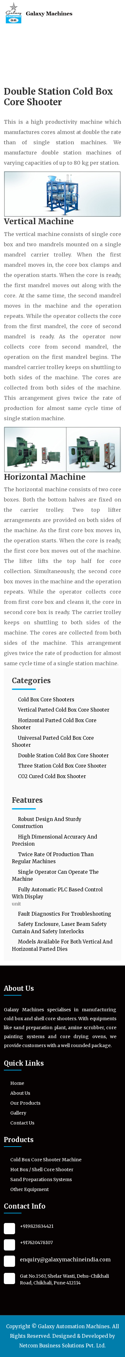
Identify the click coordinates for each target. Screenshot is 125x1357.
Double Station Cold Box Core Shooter (63, 756)
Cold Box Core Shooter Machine (45, 1160)
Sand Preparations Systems (41, 1179)
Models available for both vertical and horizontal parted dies (62, 945)
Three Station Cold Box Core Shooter (61, 766)
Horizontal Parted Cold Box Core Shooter (54, 724)
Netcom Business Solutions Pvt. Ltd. (62, 1346)
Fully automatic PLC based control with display (57, 893)
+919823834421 (37, 1226)
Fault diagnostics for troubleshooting (64, 914)
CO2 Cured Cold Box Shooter (51, 776)
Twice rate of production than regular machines (53, 858)
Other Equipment (29, 1189)
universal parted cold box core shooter (53, 741)
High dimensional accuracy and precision (54, 840)
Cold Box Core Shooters (45, 700)
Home (17, 1083)
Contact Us (22, 1123)
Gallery (18, 1113)
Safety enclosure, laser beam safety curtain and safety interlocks (59, 928)
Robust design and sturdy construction (46, 823)
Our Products (25, 1103)
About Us (20, 1093)
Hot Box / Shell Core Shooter (41, 1169)
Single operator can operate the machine (55, 875)
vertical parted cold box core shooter (63, 710)
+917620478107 (36, 1242)
